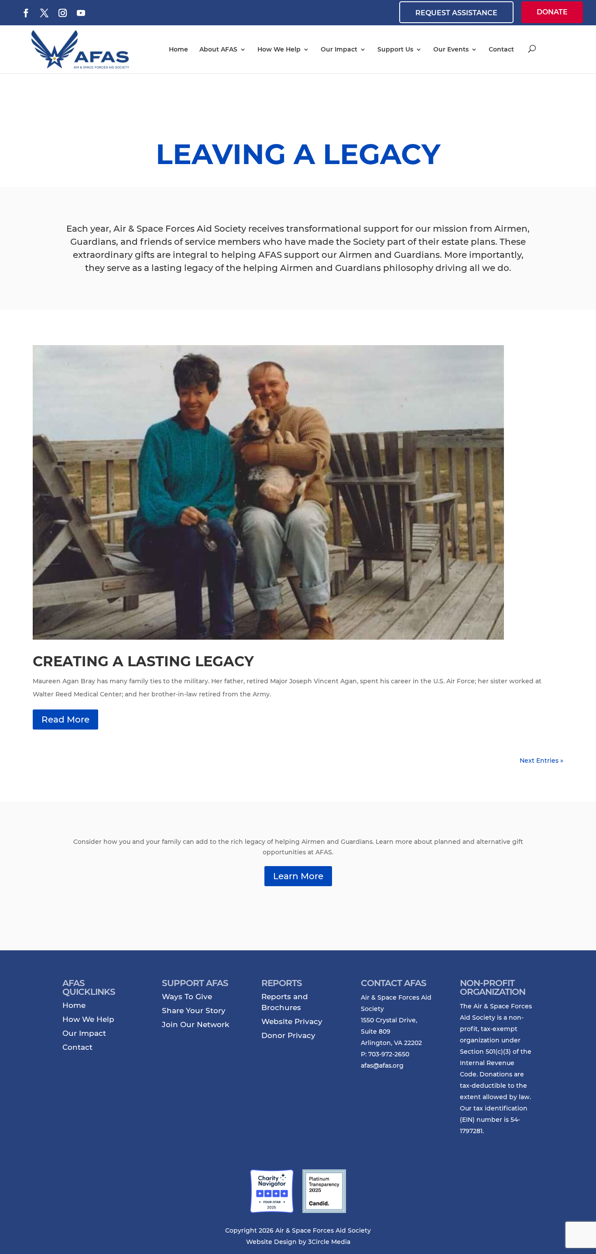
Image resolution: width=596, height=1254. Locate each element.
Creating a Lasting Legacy (143, 661)
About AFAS (218, 49)
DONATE (552, 12)
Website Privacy (291, 1021)
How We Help (279, 49)
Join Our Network (195, 1024)
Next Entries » (541, 760)
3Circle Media (329, 1242)
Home (178, 49)
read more (65, 719)
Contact (501, 49)
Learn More (298, 876)
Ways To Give (187, 996)
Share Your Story (194, 1010)
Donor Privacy (288, 1035)
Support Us (395, 49)
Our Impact (339, 49)
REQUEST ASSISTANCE (456, 13)
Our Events (451, 49)
